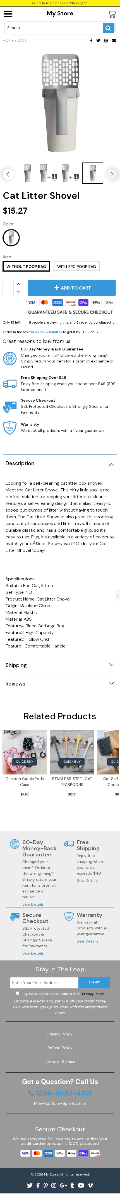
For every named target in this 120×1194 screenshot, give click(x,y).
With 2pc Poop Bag (76, 266)
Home (8, 40)
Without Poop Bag (26, 266)
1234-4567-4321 (64, 1093)
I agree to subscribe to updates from (62, 994)
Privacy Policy (92, 994)
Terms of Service (60, 1061)
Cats (22, 40)
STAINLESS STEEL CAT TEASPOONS (72, 781)
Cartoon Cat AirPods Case (25, 781)
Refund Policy (60, 1047)
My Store (60, 13)
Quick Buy (24, 761)
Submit (94, 982)
